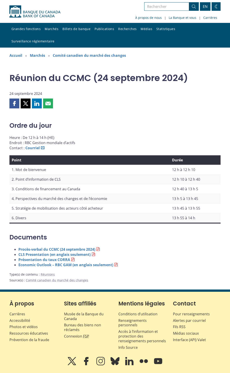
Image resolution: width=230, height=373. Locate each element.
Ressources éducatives (28, 333)
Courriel (32, 147)
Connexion (76, 336)
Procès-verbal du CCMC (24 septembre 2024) (56, 249)
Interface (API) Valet (189, 339)
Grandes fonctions (26, 29)
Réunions (48, 274)
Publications (104, 29)
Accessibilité (19, 320)
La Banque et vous (182, 17)
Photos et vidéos (23, 326)
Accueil (15, 55)
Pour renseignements (191, 314)
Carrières (210, 17)
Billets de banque (76, 29)
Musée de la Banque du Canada (84, 316)
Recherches (127, 29)
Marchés (51, 29)
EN (205, 6)
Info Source (128, 347)
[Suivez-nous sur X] (72, 364)
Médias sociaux (186, 333)
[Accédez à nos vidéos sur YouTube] (158, 364)
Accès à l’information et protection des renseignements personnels (142, 336)
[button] (14, 103)
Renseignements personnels (132, 323)
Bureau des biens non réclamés (82, 327)
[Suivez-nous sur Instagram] (101, 364)
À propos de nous (148, 17)
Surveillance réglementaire (33, 41)
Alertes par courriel (189, 320)
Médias (146, 29)
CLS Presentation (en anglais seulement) (54, 254)
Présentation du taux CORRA (44, 259)
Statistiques (165, 29)
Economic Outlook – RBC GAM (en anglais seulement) (65, 264)
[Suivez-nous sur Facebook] (87, 364)
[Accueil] (34, 11)
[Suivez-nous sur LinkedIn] (130, 364)
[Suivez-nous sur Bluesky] (115, 364)
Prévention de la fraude (29, 339)
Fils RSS (179, 326)
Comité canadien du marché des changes (89, 55)
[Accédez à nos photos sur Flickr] (144, 364)
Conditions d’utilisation (137, 314)
